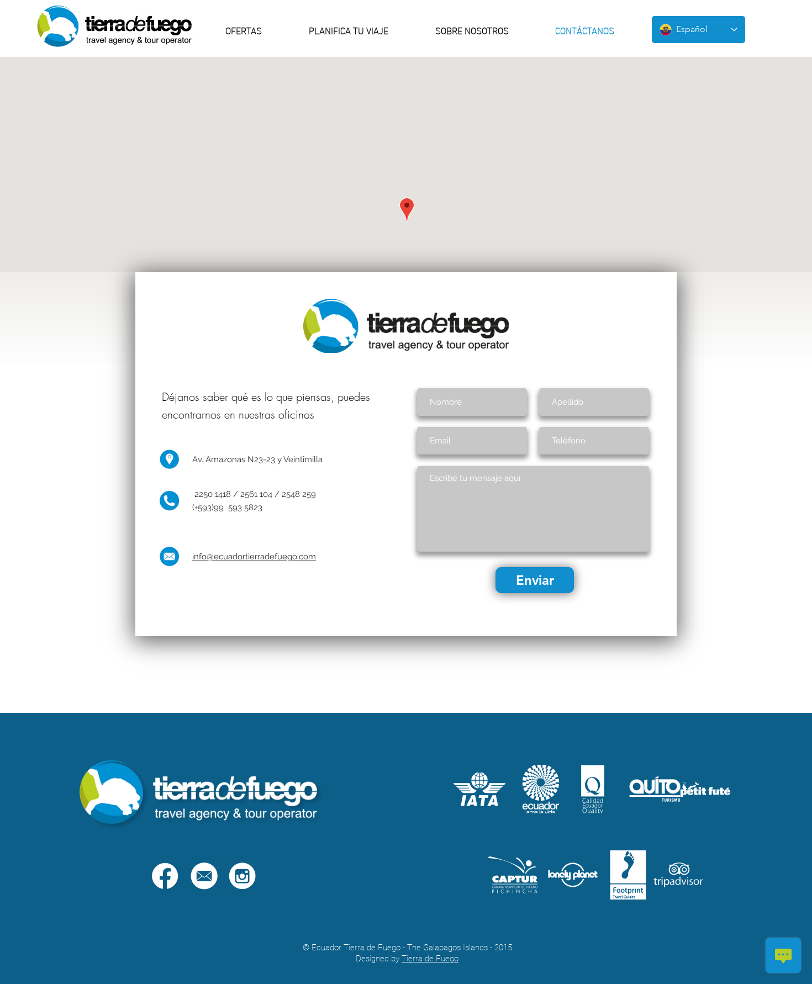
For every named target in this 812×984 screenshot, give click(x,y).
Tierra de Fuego (430, 959)
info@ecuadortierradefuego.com (254, 557)
